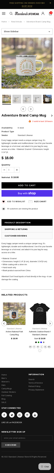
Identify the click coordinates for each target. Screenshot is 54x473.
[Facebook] (4, 415)
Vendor (5, 135)
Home (4, 22)
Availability (7, 128)
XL (45, 347)
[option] (27, 63)
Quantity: (6, 165)
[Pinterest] (27, 415)
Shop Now (27, 6)
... (39, 350)
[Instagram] (19, 415)
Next (51, 116)
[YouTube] (35, 415)
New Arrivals (16, 22)
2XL (49, 347)
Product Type (8, 132)
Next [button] (30, 109)
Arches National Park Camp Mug (14, 333)
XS (30, 347)
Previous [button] (23, 109)
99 (8, 209)
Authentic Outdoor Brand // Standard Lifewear (40, 333)
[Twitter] (12, 415)
